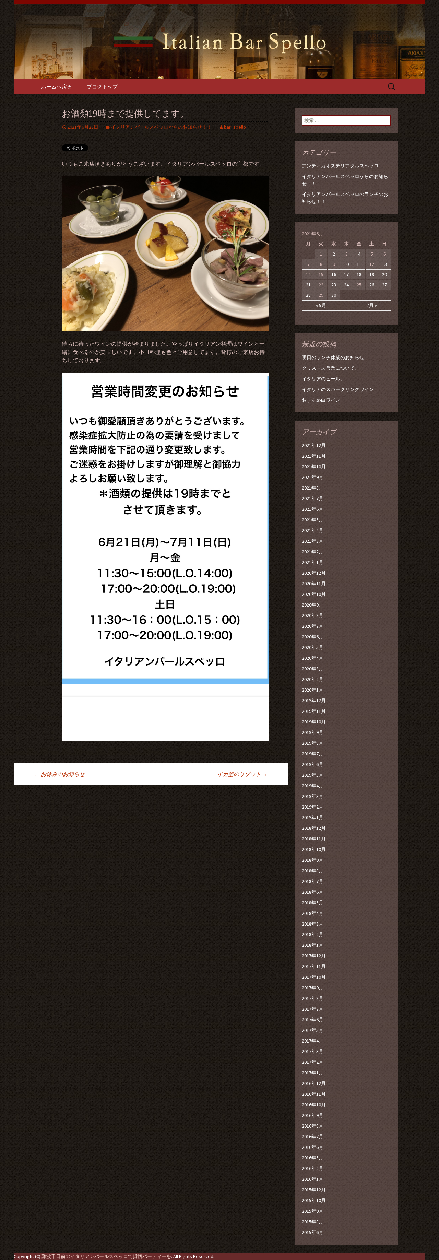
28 (308, 295)
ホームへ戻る (56, 86)
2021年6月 (312, 509)
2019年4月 (312, 785)
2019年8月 (312, 743)
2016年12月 (314, 1083)
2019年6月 (312, 764)
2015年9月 (312, 1211)
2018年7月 (312, 881)
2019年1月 (312, 817)
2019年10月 (314, 722)
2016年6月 (312, 1147)
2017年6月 (312, 1019)
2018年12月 (314, 828)
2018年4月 (312, 913)
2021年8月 (312, 488)
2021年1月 (312, 562)
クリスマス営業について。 (330, 368)
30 (333, 295)
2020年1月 (312, 690)
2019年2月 (312, 807)
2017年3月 (312, 1051)
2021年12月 (314, 445)
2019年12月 (314, 700)
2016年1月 (312, 1179)
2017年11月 (314, 966)
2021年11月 (314, 456)
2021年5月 (312, 520)
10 (346, 264)
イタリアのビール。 (323, 379)
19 (371, 274)
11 (359, 264)
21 (308, 285)
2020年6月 (312, 637)
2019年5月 (312, 775)
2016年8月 (312, 1126)
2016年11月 (314, 1094)
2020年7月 (312, 626)
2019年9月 (312, 732)
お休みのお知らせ (59, 773)
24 (346, 285)
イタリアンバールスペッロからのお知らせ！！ (161, 127)
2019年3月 (312, 796)
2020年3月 (312, 669)
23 (333, 285)
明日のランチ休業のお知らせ (333, 357)
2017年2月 (312, 1062)
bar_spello (235, 127)
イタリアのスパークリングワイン (338, 389)
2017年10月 (314, 977)
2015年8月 (312, 1221)
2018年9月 (312, 860)
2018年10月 (314, 849)
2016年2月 (312, 1168)
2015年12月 (314, 1190)
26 (371, 285)
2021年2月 (312, 552)
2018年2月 (312, 934)
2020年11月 (314, 583)
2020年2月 (312, 679)
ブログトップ (102, 86)
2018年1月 (312, 945)
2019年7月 (312, 754)
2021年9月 (312, 477)
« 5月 (321, 305)
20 (384, 274)
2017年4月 (312, 1041)
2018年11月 (314, 839)
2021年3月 (312, 541)
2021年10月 (314, 466)
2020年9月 (312, 605)
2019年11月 (314, 711)
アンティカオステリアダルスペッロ (340, 166)
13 (384, 264)
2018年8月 (312, 871)
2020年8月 (312, 615)
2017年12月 (314, 956)
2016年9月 (312, 1115)
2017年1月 (312, 1073)
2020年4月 (312, 658)
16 (333, 274)
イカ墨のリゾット (242, 773)
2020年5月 (312, 647)
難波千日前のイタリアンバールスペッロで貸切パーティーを (106, 1256)
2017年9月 (312, 988)
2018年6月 (312, 892)
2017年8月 (312, 998)
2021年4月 (312, 530)
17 (346, 274)
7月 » (372, 305)
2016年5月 (312, 1158)
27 (384, 285)
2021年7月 (312, 498)
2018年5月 (312, 902)
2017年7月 (312, 1009)
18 (359, 274)
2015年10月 (314, 1200)
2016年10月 (314, 1105)
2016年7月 (312, 1136)
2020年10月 (314, 594)
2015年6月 (312, 1232)
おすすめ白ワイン (321, 400)
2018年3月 (312, 924)
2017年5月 (312, 1030)
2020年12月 (314, 573)
